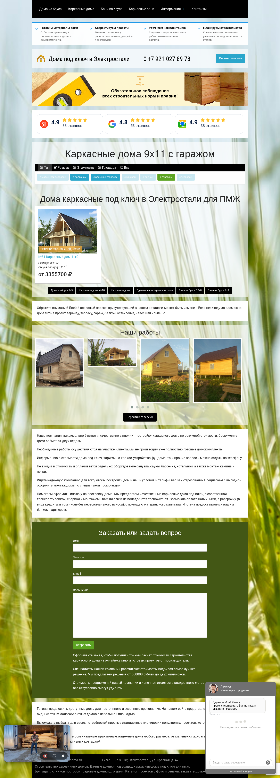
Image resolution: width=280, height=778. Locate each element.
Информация (171, 9)
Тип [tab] (46, 168)
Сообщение (80, 590)
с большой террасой (105, 177)
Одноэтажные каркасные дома (155, 290)
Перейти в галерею (139, 417)
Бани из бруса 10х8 (190, 290)
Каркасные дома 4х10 (92, 290)
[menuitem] (50, 9)
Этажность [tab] (85, 168)
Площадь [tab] (108, 168)
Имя (76, 541)
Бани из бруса (111, 9)
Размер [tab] (63, 168)
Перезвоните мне (230, 58)
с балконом (80, 177)
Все (126, 168)
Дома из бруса (50, 9)
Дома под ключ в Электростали (88, 58)
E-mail (77, 573)
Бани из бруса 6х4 (218, 290)
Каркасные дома (81, 9)
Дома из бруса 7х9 (62, 290)
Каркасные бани (141, 9)
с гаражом (166, 177)
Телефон (78, 557)
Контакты (199, 9)
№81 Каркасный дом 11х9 (58, 257)
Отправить (83, 645)
